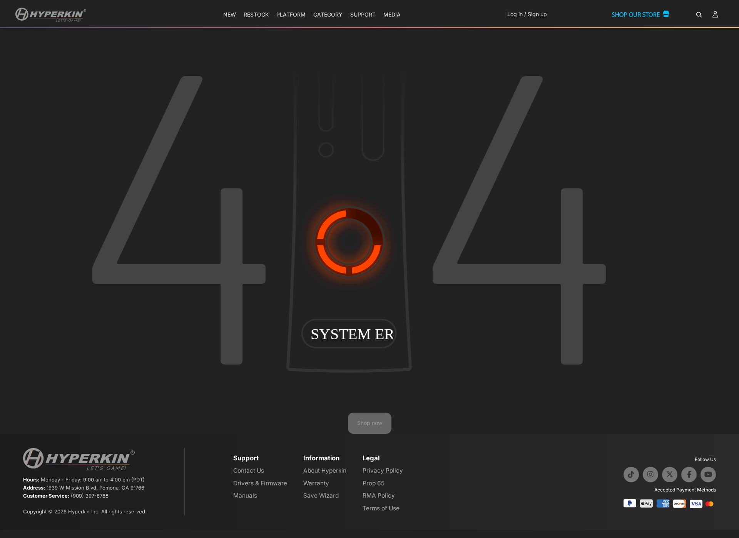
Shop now (369, 423)
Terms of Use (381, 508)
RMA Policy (379, 495)
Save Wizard (321, 495)
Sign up (537, 14)
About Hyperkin (324, 470)
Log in (515, 14)
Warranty (316, 483)
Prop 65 (374, 483)
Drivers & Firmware (260, 483)
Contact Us (248, 470)
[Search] (699, 14)
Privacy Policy (383, 470)
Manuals (245, 495)
